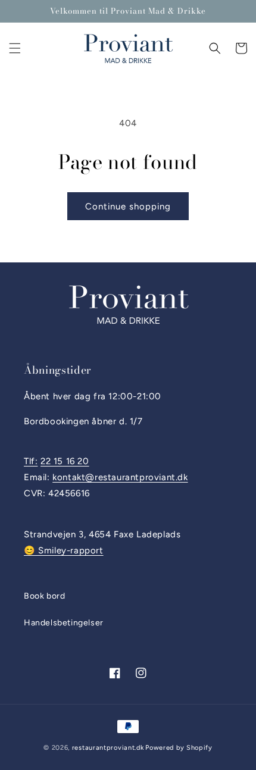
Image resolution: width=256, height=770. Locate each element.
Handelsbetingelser (64, 623)
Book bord (44, 596)
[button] (15, 48)
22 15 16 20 (64, 461)
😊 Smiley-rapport (64, 550)
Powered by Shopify (179, 748)
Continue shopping (128, 206)
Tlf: (31, 461)
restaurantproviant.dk (108, 748)
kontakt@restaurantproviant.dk (120, 477)
